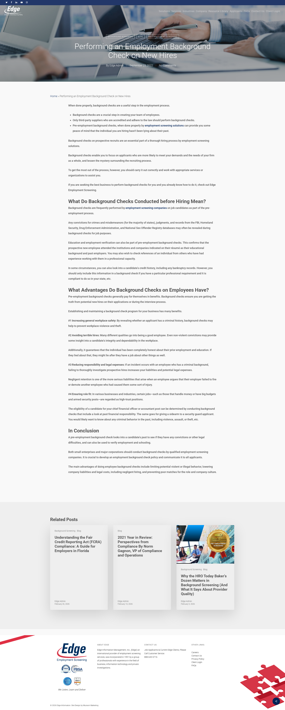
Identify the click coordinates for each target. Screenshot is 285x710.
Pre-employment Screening (162, 37)
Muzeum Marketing (90, 705)
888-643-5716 (150, 657)
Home (53, 96)
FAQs (193, 665)
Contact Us (196, 656)
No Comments (167, 65)
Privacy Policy (197, 659)
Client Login (196, 662)
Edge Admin (117, 65)
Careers (195, 652)
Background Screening (120, 37)
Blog (140, 37)
